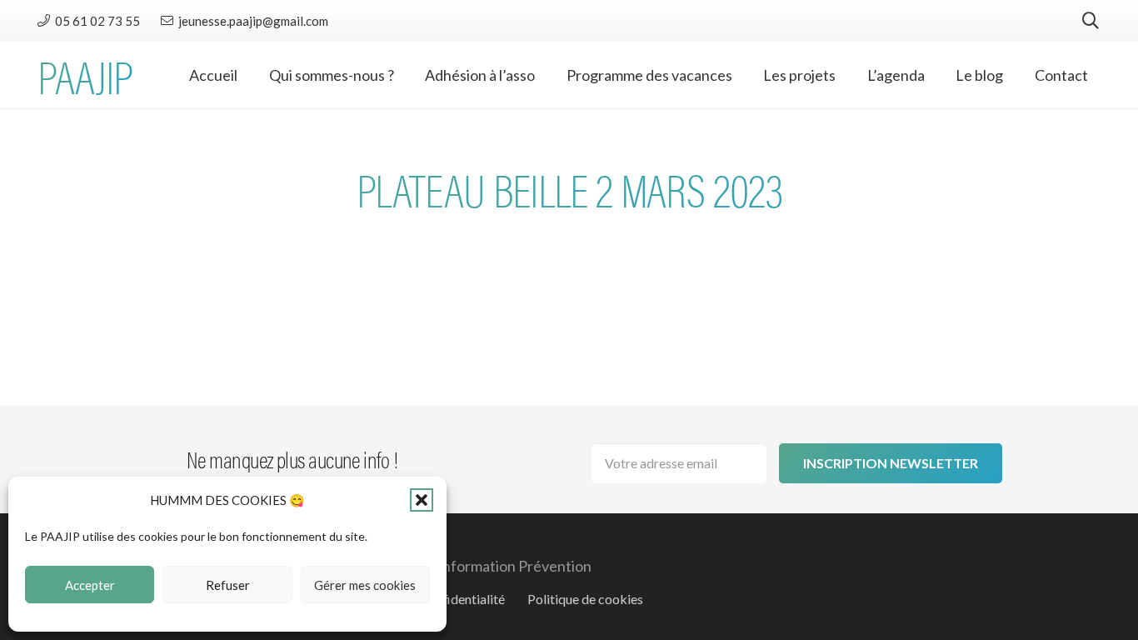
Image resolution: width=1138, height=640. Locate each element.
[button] (421, 500)
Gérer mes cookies (365, 585)
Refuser (228, 585)
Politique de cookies (585, 599)
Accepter (90, 585)
